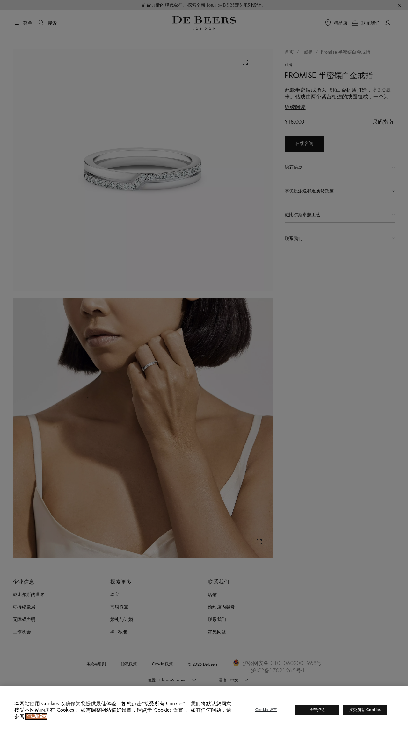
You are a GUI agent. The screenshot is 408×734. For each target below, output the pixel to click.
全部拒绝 (317, 710)
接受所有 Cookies (365, 710)
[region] (204, 710)
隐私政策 (36, 716)
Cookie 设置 (266, 710)
